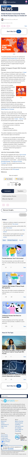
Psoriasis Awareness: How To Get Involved (12, 258)
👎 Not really (18, 179)
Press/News (18, 431)
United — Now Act (19, 119)
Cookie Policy (4, 438)
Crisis (2, 427)
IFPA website (16, 169)
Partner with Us (19, 429)
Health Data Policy (5, 440)
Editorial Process (19, 426)
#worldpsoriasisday (5, 161)
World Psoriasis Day (12, 58)
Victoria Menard (14, 19)
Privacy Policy (4, 436)
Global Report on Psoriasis (7, 109)
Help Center (4, 426)
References (4, 172)
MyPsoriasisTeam (11, 2)
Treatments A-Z (5, 424)
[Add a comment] (7, 26)
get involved (23, 154)
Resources (3, 421)
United (24, 72)
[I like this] (2, 26)
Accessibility (18, 427)
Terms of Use (4, 435)
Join (26, 3)
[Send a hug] (7, 205)
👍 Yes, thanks (8, 179)
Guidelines (17, 424)
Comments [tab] (7, 191)
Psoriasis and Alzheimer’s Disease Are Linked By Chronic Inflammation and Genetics (14, 375)
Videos (2, 423)
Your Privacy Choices (5, 442)
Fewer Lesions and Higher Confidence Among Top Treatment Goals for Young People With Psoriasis (13, 352)
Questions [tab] (20, 191)
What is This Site (19, 421)
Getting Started (19, 423)
